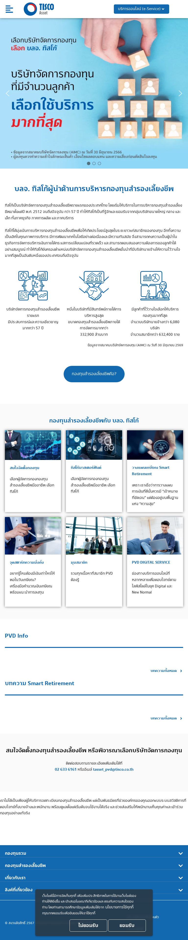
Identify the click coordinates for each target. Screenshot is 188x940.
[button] (9, 9)
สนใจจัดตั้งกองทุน (24, 468)
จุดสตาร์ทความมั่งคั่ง (27, 562)
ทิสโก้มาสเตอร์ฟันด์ (86, 467)
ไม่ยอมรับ (88, 925)
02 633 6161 (66, 769)
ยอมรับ (126, 925)
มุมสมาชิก (79, 562)
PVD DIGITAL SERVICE (151, 562)
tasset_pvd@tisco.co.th (113, 769)
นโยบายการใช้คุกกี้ (119, 907)
